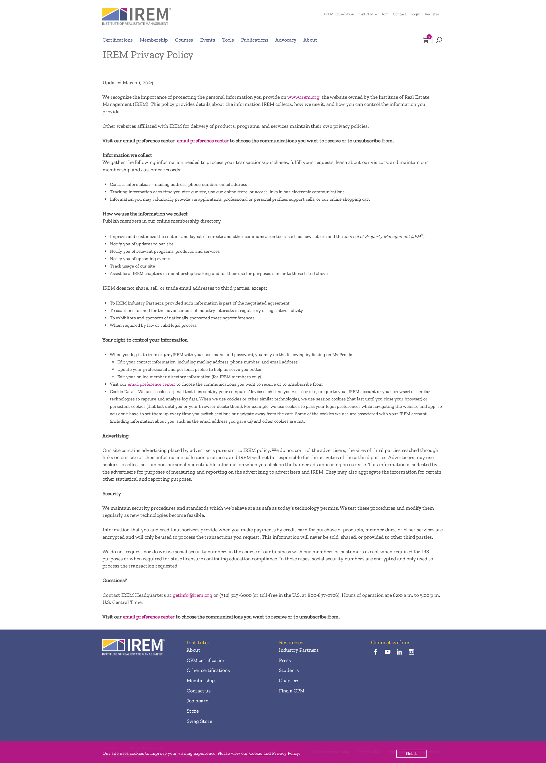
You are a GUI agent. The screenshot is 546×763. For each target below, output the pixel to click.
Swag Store (199, 721)
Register (432, 14)
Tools (228, 40)
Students (289, 670)
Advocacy (285, 40)
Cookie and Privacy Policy (274, 753)
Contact (399, 14)
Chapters (289, 680)
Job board (197, 701)
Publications (254, 40)
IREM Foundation (339, 14)
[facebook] (375, 652)
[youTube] (387, 652)
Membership (154, 40)
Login (415, 14)
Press (285, 660)
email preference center (203, 140)
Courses (184, 40)
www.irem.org (303, 97)
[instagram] (411, 652)
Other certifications (208, 670)
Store (192, 711)
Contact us (198, 691)
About (310, 40)
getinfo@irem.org (192, 595)
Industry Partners (298, 650)
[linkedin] (399, 652)
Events (207, 40)
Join (384, 14)
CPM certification (206, 660)
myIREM (365, 14)
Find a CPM (291, 691)
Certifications (117, 40)
